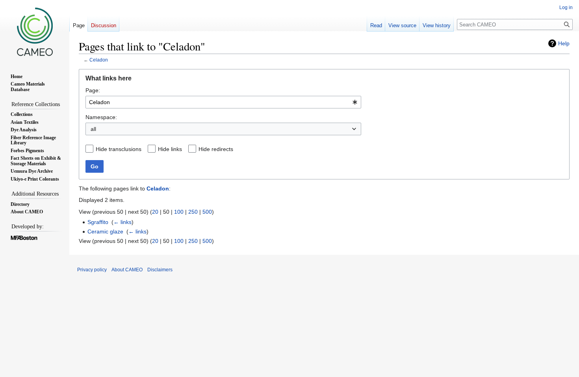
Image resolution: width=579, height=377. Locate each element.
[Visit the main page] (34, 31)
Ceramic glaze (105, 231)
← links (122, 222)
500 (207, 212)
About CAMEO (127, 269)
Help (564, 43)
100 (179, 212)
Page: (92, 90)
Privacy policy (92, 269)
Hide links (170, 149)
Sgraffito (97, 222)
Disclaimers (160, 269)
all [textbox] (93, 129)
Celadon (98, 59)
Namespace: (101, 117)
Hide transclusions (118, 149)
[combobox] (223, 102)
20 (155, 212)
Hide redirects (216, 149)
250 (193, 212)
